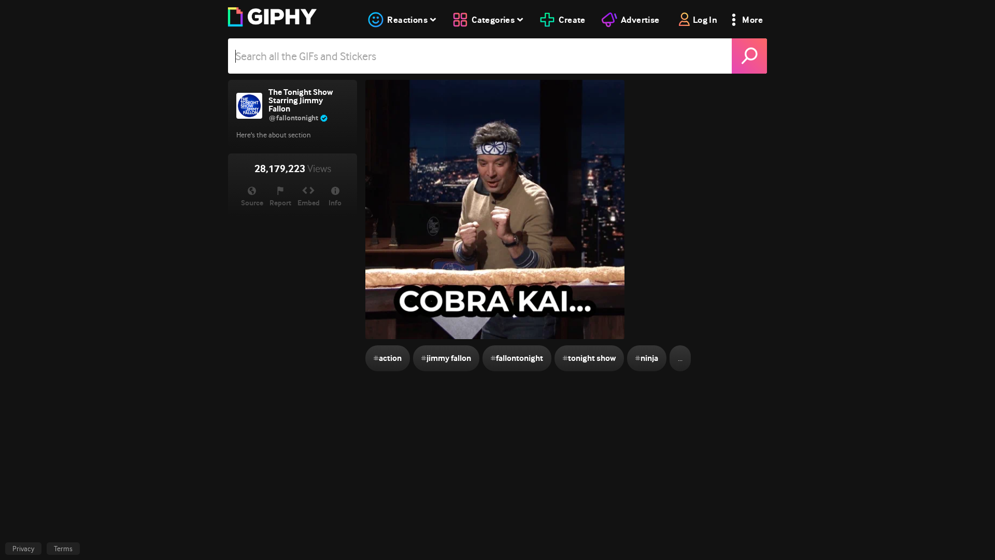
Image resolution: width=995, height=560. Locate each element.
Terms (63, 548)
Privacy (23, 548)
